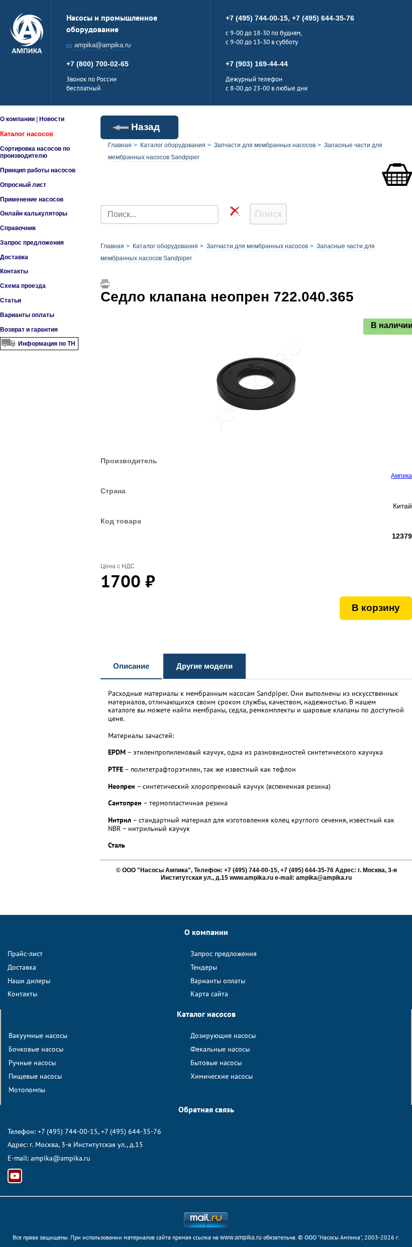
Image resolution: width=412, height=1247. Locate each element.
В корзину (376, 607)
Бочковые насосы (36, 1049)
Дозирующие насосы (223, 1035)
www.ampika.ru (241, 1237)
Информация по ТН (46, 343)
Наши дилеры (29, 980)
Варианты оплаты (27, 315)
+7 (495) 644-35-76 (323, 18)
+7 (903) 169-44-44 (257, 64)
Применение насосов (31, 199)
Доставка (14, 257)
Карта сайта (209, 993)
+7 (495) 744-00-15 (68, 1131)
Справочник (18, 228)
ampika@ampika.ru (102, 45)
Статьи (10, 300)
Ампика (401, 475)
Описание (131, 666)
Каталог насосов (26, 134)
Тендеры (203, 967)
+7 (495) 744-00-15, (259, 18)
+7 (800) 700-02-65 (97, 64)
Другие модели (204, 666)
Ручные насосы (32, 1062)
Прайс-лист (25, 953)
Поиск (268, 214)
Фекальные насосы (220, 1049)
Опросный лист (23, 184)
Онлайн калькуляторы (33, 213)
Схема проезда (23, 285)
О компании (17, 119)
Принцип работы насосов (37, 170)
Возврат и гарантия (29, 329)
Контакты (14, 271)
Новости (51, 119)
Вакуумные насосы (38, 1035)
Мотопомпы (27, 1089)
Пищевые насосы (35, 1076)
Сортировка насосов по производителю (35, 152)
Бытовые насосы (216, 1062)
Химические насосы (221, 1076)
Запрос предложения (32, 242)
